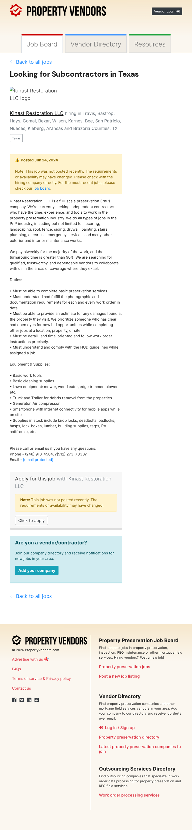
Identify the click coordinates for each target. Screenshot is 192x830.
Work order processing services (129, 795)
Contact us (21, 688)
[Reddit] (36, 700)
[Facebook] (14, 700)
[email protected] (38, 459)
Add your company (36, 570)
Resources (150, 44)
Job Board (42, 44)
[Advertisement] (156, 162)
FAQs (16, 669)
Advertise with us (27, 659)
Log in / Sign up (119, 727)
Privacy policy (58, 678)
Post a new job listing (119, 676)
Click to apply (31, 520)
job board (42, 188)
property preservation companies (144, 746)
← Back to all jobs (31, 62)
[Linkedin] (29, 700)
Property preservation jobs (124, 666)
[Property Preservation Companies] (58, 9)
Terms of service (27, 678)
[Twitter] (22, 700)
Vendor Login (165, 11)
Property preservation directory (129, 737)
